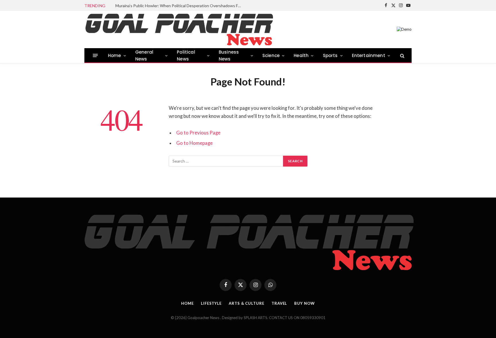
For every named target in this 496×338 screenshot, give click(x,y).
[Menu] (95, 55)
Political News (186, 55)
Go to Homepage (194, 143)
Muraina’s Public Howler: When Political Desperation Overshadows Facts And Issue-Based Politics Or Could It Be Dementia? (180, 5)
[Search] (401, 55)
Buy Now (304, 303)
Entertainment (368, 55)
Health (301, 55)
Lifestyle (211, 303)
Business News (229, 55)
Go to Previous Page (198, 133)
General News (144, 55)
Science (271, 55)
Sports (330, 55)
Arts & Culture (246, 303)
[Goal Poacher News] (178, 29)
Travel (279, 303)
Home (114, 55)
